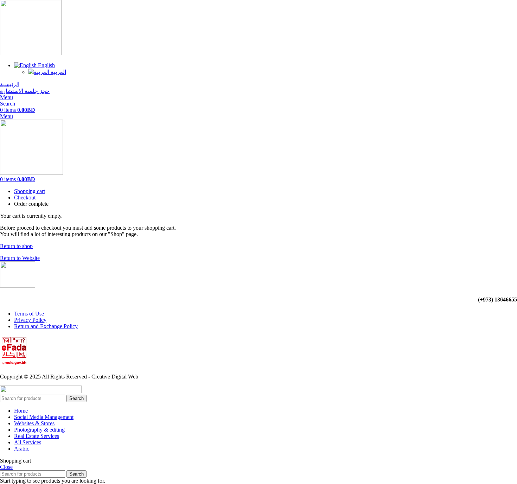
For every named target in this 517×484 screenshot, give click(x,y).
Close (6, 467)
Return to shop (16, 246)
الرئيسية (9, 84)
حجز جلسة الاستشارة (25, 91)
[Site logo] (31, 53)
